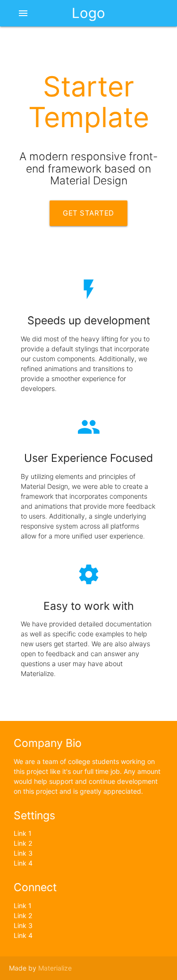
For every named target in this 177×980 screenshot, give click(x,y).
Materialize (55, 968)
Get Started (88, 212)
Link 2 (23, 843)
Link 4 (23, 863)
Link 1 (23, 833)
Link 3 (23, 853)
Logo (88, 13)
